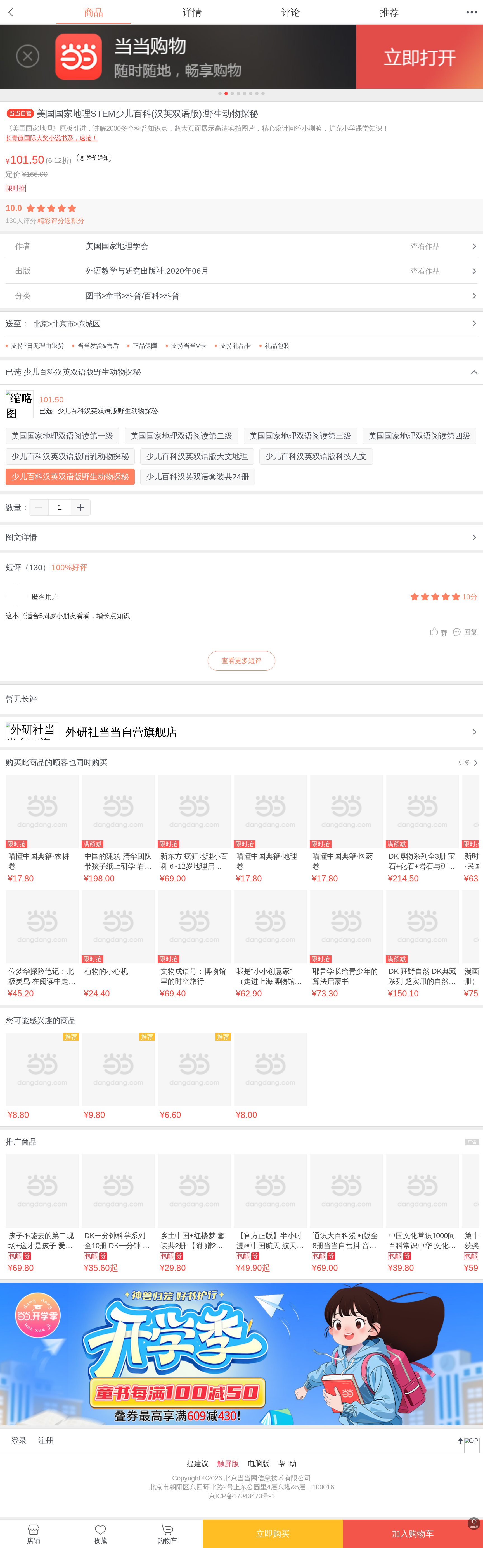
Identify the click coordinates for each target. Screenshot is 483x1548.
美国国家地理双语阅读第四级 (419, 436)
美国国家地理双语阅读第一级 (62, 436)
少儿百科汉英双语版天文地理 (197, 456)
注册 (46, 1440)
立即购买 (273, 1533)
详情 (192, 12)
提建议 (198, 1464)
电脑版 (258, 1464)
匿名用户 (45, 596)
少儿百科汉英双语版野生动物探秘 (70, 476)
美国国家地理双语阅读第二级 (181, 436)
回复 (470, 632)
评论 (290, 12)
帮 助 (287, 1464)
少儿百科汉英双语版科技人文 (316, 456)
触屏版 (228, 1464)
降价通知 (97, 158)
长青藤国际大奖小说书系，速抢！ (52, 138)
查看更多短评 (241, 660)
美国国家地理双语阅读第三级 (300, 436)
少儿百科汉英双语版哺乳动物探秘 (70, 456)
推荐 (389, 12)
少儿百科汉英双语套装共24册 (197, 476)
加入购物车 (413, 1533)
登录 (19, 1440)
